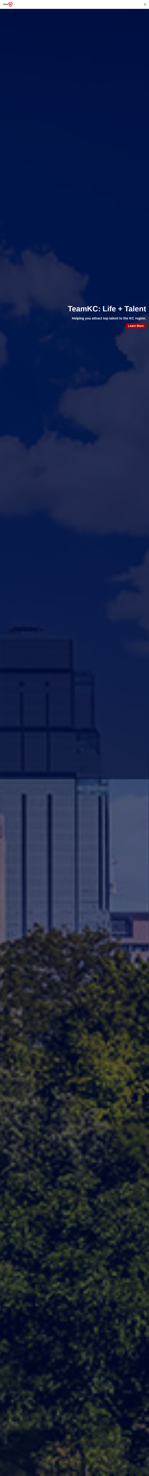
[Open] (145, 4)
